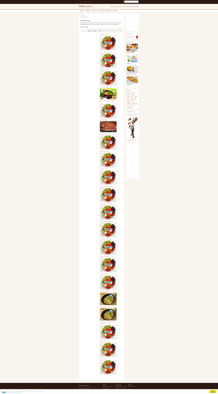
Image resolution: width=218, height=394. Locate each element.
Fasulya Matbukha (103, 151)
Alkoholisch (129, 92)
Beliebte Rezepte (129, 6)
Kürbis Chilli (102, 273)
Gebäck (128, 105)
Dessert (132, 98)
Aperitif (133, 92)
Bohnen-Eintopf (103, 69)
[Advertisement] (91, 42)
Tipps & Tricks (95, 10)
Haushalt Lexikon (118, 386)
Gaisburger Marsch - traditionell (106, 203)
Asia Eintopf (102, 34)
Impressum (130, 386)
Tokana (101, 358)
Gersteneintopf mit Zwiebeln (105, 221)
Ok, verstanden (213, 391)
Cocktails (135, 96)
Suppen (89, 30)
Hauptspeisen (83, 30)
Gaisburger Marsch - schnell (105, 186)
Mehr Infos (40, 391)
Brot (132, 96)
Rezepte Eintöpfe (84, 16)
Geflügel (132, 105)
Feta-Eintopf (102, 168)
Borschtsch (102, 119)
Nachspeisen (95, 30)
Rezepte (88, 10)
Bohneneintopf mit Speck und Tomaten (107, 100)
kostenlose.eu (85, 6)
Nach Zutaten (122, 6)
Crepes (128, 98)
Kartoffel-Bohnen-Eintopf (104, 238)
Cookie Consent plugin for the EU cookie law (11, 392)
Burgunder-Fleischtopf (104, 133)
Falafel (133, 101)
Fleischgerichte (135, 103)
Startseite (82, 10)
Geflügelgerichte (129, 107)
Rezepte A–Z (110, 10)
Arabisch (128, 94)
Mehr (116, 10)
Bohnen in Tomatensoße (104, 51)
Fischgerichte (129, 103)
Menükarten (137, 6)
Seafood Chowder (103, 341)
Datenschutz (134, 386)
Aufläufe (132, 94)
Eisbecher (128, 101)
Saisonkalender (115, 6)
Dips (135, 98)
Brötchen (128, 96)
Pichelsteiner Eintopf (103, 291)
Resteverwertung (106, 387)
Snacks (100, 30)
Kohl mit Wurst (102, 256)
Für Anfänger (102, 10)
